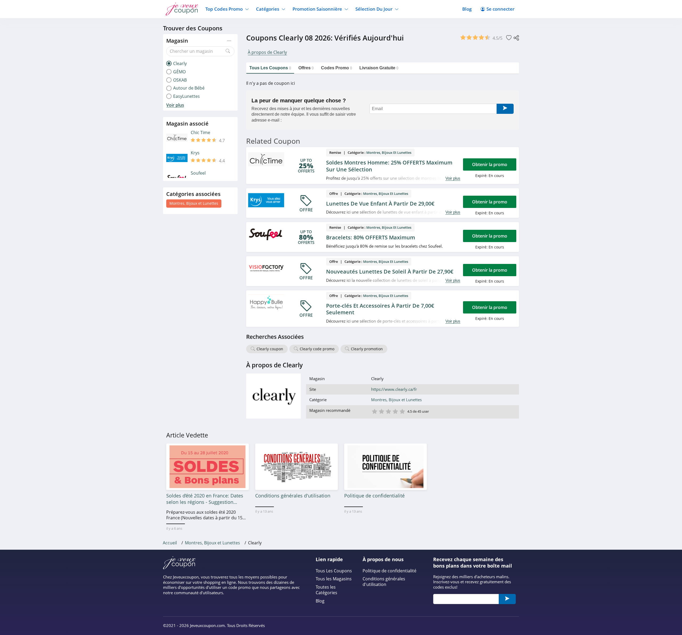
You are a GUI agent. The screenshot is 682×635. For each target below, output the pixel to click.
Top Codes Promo (224, 9)
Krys (195, 153)
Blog (467, 9)
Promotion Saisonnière (317, 9)
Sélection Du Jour (373, 9)
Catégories (267, 9)
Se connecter (500, 9)
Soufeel (198, 173)
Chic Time (200, 132)
